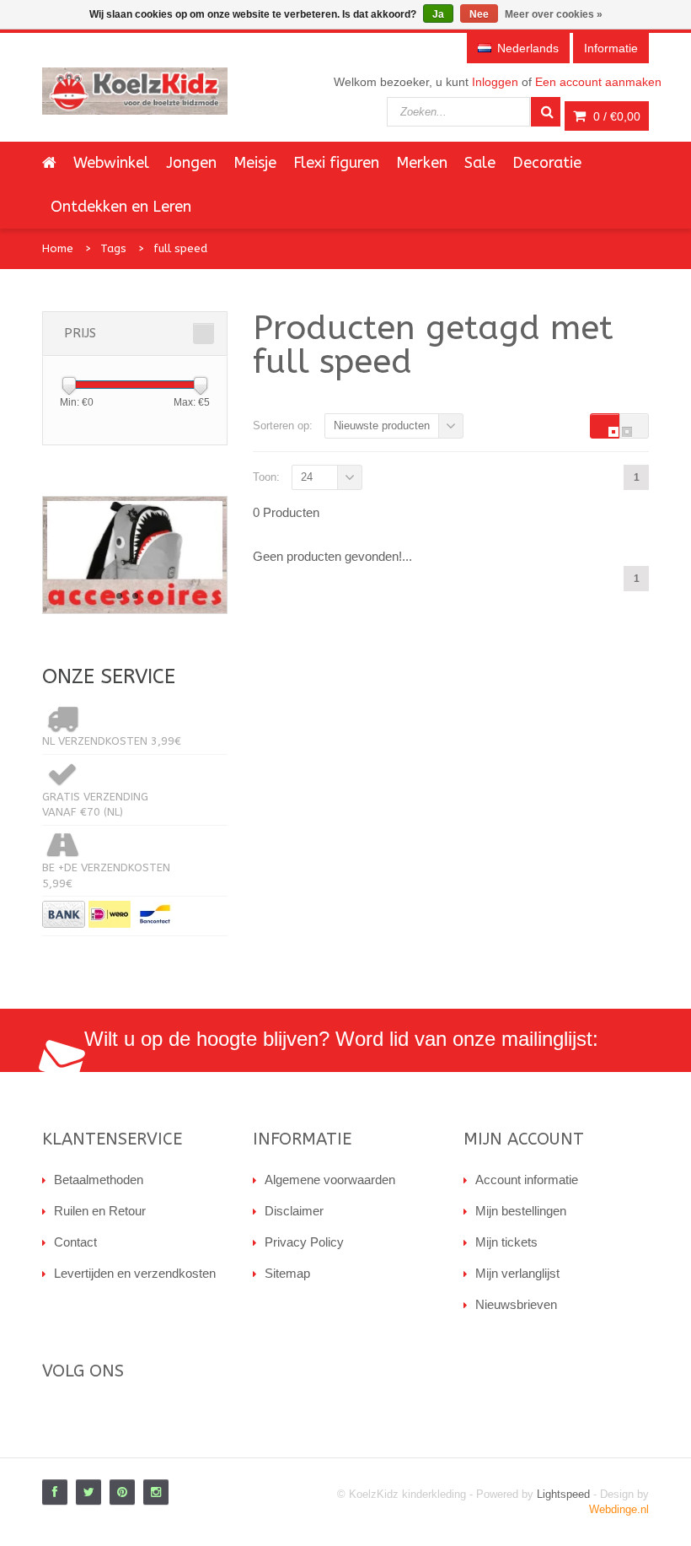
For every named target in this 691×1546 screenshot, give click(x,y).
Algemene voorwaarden (330, 1179)
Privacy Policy (304, 1242)
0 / (615, 116)
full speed (180, 248)
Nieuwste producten (382, 425)
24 (307, 477)
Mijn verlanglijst (517, 1273)
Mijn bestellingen (520, 1211)
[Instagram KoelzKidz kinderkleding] (156, 1492)
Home (57, 248)
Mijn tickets (506, 1242)
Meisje (254, 163)
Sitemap (287, 1273)
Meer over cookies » (554, 14)
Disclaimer (294, 1211)
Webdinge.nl (619, 1509)
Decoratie (546, 163)
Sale (479, 163)
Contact (75, 1242)
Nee (479, 14)
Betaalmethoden (98, 1179)
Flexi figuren (336, 163)
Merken (421, 163)
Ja (438, 14)
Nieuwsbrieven (516, 1304)
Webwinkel (111, 163)
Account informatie (526, 1179)
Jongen (191, 163)
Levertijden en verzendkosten (135, 1273)
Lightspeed (563, 1494)
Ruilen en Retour (100, 1211)
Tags (113, 248)
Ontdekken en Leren (121, 206)
